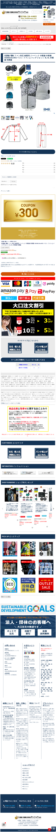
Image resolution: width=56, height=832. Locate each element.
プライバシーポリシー (48, 704)
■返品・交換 (26, 775)
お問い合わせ (39, 31)
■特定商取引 (26, 784)
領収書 (26, 689)
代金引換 (27, 656)
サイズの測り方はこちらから (28, 152)
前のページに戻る (5, 48)
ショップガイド (29, 765)
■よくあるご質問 (27, 777)
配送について (46, 645)
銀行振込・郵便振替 (29, 667)
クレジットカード (29, 651)
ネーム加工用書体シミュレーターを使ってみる (28, 360)
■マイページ (26, 786)
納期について (8, 703)
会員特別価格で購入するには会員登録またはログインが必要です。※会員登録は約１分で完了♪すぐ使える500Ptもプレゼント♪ (28, 265)
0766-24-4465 (10, 805)
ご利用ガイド (22, 31)
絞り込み (13, 181)
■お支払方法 (26, 770)
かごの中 (47, 31)
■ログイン (25, 788)
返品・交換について (21, 704)
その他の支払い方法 (29, 681)
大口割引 (31, 31)
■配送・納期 (26, 772)
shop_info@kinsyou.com (11, 671)
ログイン (14, 31)
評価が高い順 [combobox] (4, 181)
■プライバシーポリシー (28, 781)
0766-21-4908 (26, 805)
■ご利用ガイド (26, 768)
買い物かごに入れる (28, 274)
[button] (2, 508)
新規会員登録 (5, 31)
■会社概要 (25, 779)
